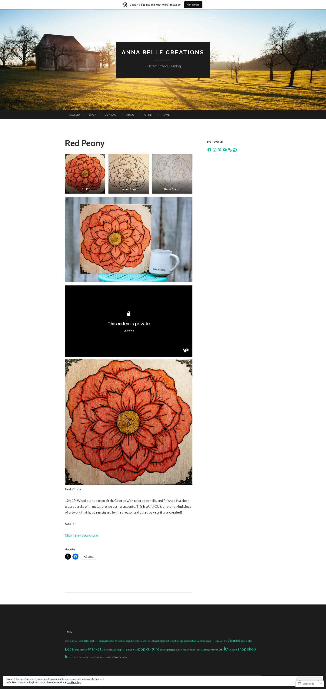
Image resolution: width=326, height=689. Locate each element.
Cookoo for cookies (188, 641)
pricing (163, 649)
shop (241, 648)
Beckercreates (82, 641)
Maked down (81, 649)
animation (69, 641)
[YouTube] (224, 150)
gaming (233, 640)
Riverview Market (209, 649)
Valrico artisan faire (103, 657)
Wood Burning (120, 657)
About (131, 114)
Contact (111, 114)
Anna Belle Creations (163, 52)
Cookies (175, 641)
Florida (216, 641)
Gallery (75, 114)
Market (94, 648)
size (76, 657)
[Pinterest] (219, 150)
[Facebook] (209, 150)
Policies (128, 649)
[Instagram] (214, 150)
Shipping (232, 649)
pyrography (172, 649)
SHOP (92, 114)
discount (208, 641)
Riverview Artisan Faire (189, 649)
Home (166, 114)
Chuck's (138, 641)
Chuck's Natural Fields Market (157, 641)
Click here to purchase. (81, 535)
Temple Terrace (86, 657)
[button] (85, 174)
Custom (200, 641)
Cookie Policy (74, 682)
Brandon (130, 641)
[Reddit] (235, 150)
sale (223, 648)
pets (122, 649)
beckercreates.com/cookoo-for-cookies (107, 641)
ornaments (114, 649)
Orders (105, 649)
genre (244, 641)
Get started (193, 4)
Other (148, 114)
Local (70, 648)
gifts (250, 641)
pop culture (148, 648)
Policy (135, 649)
